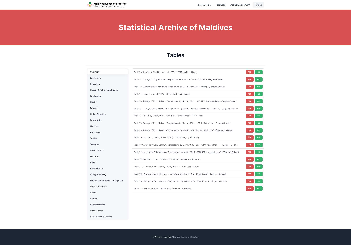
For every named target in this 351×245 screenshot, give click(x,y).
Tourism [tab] (93, 138)
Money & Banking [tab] (98, 174)
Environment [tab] (95, 78)
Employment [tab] (95, 96)
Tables (258, 4)
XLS (258, 72)
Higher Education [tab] (98, 114)
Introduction (204, 4)
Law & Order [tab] (96, 120)
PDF (249, 72)
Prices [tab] (93, 192)
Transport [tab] (94, 144)
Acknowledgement (240, 4)
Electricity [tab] (94, 156)
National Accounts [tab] (98, 186)
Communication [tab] (97, 150)
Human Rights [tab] (96, 210)
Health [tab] (93, 102)
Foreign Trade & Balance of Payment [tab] (106, 180)
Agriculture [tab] (95, 132)
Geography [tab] (95, 72)
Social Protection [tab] (97, 204)
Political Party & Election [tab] (101, 217)
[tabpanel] (198, 130)
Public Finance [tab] (96, 168)
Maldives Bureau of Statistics (185, 237)
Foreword (221, 4)
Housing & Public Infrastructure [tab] (104, 90)
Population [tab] (95, 84)
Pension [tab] (93, 198)
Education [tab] (94, 108)
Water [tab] (93, 162)
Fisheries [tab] (94, 126)
